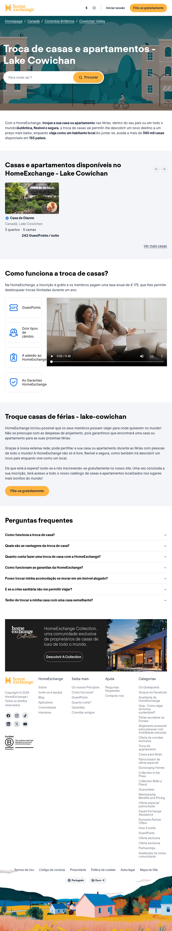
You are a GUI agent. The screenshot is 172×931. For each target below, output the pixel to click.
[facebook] (8, 715)
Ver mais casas (155, 246)
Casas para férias (150, 754)
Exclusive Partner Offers (150, 821)
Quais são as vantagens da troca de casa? (37, 546)
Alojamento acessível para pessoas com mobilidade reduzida (153, 729)
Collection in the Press (149, 774)
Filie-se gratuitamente (148, 8)
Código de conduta (52, 870)
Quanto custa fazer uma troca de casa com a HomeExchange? (53, 557)
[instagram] (16, 715)
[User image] (52, 207)
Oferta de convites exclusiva (151, 739)
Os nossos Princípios (85, 687)
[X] (16, 724)
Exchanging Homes (152, 767)
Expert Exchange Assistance (150, 813)
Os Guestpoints (149, 687)
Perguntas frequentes (112, 689)
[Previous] (156, 169)
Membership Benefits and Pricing (152, 796)
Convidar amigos (83, 712)
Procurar (91, 77)
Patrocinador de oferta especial (149, 761)
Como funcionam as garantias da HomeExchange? (44, 568)
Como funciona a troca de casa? (30, 535)
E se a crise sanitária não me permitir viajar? (38, 589)
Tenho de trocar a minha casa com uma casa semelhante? (49, 600)
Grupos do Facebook (153, 692)
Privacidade (78, 870)
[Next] (164, 169)
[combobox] (53, 77)
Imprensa (44, 712)
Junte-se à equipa (50, 692)
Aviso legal (128, 870)
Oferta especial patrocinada (149, 804)
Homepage (13, 21)
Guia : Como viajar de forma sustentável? (151, 709)
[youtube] (25, 724)
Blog (41, 697)
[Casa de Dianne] (32, 211)
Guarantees (146, 789)
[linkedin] (8, 724)
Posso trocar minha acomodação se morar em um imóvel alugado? (56, 578)
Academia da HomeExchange (149, 699)
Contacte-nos (114, 695)
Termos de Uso (24, 870)
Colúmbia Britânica (59, 21)
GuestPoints (80, 697)
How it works (147, 828)
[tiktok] (25, 715)
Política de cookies (103, 870)
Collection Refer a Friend (150, 782)
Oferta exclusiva (149, 838)
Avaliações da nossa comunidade (152, 854)
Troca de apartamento (147, 747)
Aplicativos (45, 702)
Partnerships (147, 848)
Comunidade (47, 707)
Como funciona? (83, 692)
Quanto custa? (81, 702)
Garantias (78, 707)
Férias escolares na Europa (151, 719)
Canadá (33, 21)
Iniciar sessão (115, 8)
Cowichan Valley (92, 21)
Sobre (42, 687)
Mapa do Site (149, 870)
